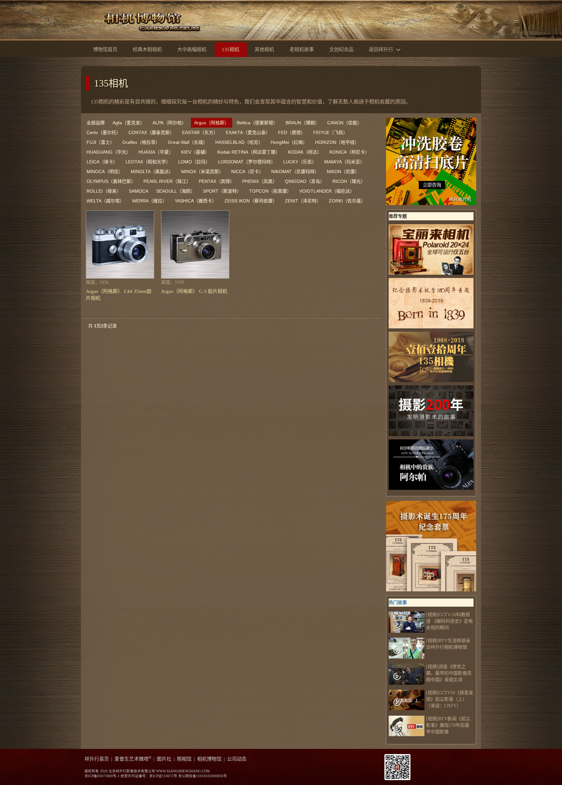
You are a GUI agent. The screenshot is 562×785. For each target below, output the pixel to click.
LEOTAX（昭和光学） (148, 161)
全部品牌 (96, 122)
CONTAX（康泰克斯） (151, 132)
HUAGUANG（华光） (109, 152)
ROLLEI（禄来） (104, 191)
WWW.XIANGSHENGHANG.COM (183, 771)
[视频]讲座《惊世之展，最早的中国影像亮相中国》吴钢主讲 (449, 673)
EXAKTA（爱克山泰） (248, 132)
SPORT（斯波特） (222, 191)
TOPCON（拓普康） (270, 191)
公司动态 (237, 759)
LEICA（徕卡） (102, 161)
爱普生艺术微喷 (132, 759)
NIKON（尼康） (343, 171)
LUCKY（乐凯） (299, 161)
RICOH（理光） (348, 181)
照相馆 (184, 759)
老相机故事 (301, 49)
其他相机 (264, 49)
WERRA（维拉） (149, 200)
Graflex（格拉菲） (141, 142)
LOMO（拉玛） (194, 161)
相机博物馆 (209, 759)
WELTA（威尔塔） (105, 200)
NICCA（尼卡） (247, 171)
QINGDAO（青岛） (305, 181)
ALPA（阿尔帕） (169, 122)
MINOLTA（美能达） (152, 171)
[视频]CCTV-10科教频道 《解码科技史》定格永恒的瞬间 (449, 621)
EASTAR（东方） (200, 132)
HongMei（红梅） (289, 142)
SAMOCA (138, 191)
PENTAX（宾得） (216, 181)
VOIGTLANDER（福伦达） (327, 191)
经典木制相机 (147, 49)
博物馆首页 (105, 49)
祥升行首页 (97, 759)
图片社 (164, 759)
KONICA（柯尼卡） (349, 152)
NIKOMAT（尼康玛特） (295, 171)
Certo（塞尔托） (104, 132)
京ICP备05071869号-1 (102, 776)
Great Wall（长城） (187, 142)
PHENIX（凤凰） (259, 181)
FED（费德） (291, 132)
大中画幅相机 (192, 49)
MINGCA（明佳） (105, 171)
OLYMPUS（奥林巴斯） (111, 181)
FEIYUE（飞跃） (330, 132)
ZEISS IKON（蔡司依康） (250, 200)
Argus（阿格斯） (211, 122)
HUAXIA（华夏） (156, 152)
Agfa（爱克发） (129, 122)
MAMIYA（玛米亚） (344, 161)
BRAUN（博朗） (302, 122)
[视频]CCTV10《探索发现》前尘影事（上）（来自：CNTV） (449, 699)
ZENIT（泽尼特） (303, 200)
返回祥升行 (382, 49)
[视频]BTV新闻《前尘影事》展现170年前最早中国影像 (448, 725)
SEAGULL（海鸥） (175, 191)
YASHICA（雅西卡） (196, 200)
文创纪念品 (341, 49)
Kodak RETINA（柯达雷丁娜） (248, 152)
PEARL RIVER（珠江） (167, 181)
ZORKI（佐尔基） (347, 200)
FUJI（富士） (100, 142)
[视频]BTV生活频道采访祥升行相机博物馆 (448, 644)
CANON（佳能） (344, 122)
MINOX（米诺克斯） (202, 171)
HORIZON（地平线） (337, 142)
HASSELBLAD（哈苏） (239, 142)
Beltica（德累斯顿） (257, 122)
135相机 (111, 83)
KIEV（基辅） (195, 152)
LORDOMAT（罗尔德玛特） (246, 161)
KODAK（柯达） (305, 152)
